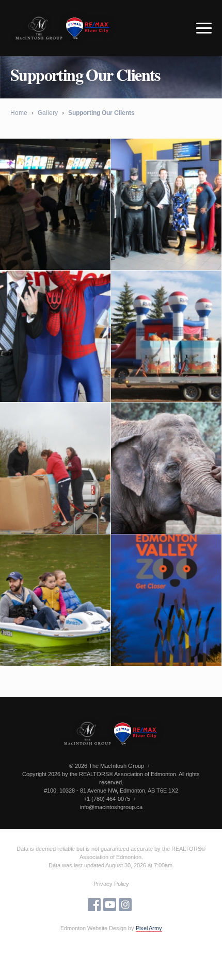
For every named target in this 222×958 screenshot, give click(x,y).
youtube (109, 904)
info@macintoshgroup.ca (111, 807)
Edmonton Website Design (93, 928)
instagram (125, 904)
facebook (94, 904)
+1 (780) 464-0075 (107, 799)
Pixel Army (149, 928)
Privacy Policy (111, 884)
